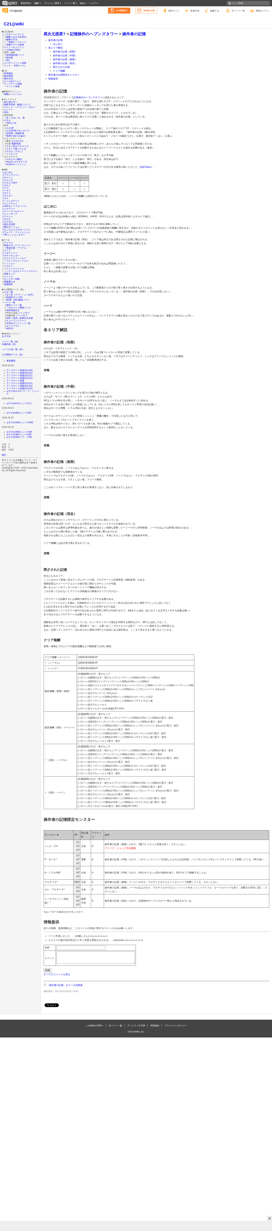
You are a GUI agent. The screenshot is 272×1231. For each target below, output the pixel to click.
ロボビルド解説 (14, 159)
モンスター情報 (12, 279)
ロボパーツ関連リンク (20, 307)
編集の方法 (11, 39)
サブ (27, 313)
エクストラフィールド (15, 258)
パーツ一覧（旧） (11, 341)
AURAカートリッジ (16, 164)
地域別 (9, 297)
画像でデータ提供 (15, 44)
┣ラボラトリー (9, 253)
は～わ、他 (19, 117)
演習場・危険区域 (15, 133)
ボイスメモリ (13, 326)
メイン (21, 313)
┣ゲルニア (7, 180)
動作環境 (8, 76)
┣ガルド (6, 185)
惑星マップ (9, 273)
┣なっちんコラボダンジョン (16, 229)
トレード (8, 109)
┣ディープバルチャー (13, 211)
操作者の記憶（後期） (65, 59)
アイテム (8, 242)
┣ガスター (7, 195)
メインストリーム (15, 268)
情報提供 (53, 78)
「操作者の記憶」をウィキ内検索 (65, 985)
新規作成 (194, 10)
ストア (7, 250)
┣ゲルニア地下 (9, 182)
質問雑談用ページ (15, 55)
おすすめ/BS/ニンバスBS (18, 413)
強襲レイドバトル (13, 94)
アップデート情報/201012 (19, 378)
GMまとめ (11, 123)
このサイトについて (14, 34)
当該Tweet (145, 167)
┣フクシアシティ (11, 175)
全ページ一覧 (238, 10)
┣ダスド (6, 193)
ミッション (9, 263)
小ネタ (7, 120)
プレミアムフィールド (17, 261)
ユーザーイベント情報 (15, 63)
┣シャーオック (9, 214)
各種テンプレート (17, 42)
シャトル (8, 276)
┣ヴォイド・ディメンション (16, 232)
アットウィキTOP (136, 1025)
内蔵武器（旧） (9, 344)
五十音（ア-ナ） (14, 294)
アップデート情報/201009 (19, 370)
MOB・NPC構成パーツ (17, 300)
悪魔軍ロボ (9, 281)
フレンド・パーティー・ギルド (19, 107)
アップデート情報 (13, 83)
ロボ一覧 (8, 292)
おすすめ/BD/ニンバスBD (19, 434)
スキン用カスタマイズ (17, 146)
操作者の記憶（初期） (65, 51)
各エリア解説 (55, 47)
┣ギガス (6, 219)
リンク (7, 65)
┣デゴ (5, 188)
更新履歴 (10, 360)
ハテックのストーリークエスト (21, 271)
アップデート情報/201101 (19, 383)
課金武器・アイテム (16, 248)
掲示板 (9, 57)
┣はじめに (7, 172)
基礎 (13, 143)
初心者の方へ (10, 102)
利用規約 (8, 73)
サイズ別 (18, 297)
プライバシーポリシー (175, 1025)
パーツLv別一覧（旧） (13, 349)
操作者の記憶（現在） (65, 63)
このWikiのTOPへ (94, 1025)
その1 (14, 141)
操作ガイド (173, 10)
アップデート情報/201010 (19, 373)
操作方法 (8, 78)
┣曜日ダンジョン (11, 227)
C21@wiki (16, 10)
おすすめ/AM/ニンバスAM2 (19, 422)
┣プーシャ (7, 216)
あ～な (9, 117)
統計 (4, 455)
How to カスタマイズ (16, 162)
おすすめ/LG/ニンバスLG (18, 403)
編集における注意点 (16, 37)
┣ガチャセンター (11, 255)
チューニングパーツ (16, 320)
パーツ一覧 (9, 302)
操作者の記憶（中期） (65, 55)
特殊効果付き (13, 310)
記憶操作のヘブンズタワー (94, 34)
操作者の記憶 (134, 34)
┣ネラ (5, 198)
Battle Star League (15, 136)
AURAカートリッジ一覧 (18, 323)
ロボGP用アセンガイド (17, 130)
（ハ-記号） (29, 294)
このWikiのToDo (12, 50)
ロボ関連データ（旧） (13, 354)
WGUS (9, 328)
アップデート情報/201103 (19, 388)
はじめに (58, 44)
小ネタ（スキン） (15, 151)
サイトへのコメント (14, 47)
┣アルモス (7, 221)
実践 (18, 143)
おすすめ (6, 336)
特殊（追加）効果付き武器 (19, 318)
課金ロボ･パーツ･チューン (17, 245)
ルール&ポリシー (12, 81)
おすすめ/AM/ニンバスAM (19, 432)
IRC (8, 60)
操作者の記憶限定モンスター (64, 74)
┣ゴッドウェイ (9, 203)
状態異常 (8, 284)
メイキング (11, 154)
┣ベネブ (6, 190)
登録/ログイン (263, 10)
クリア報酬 (59, 71)
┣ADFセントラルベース (14, 206)
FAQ (6, 112)
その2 (20, 141)
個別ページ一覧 (14, 305)
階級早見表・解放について (17, 104)
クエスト (8, 266)
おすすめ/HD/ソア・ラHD (19, 437)
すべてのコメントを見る (57, 974)
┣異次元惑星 (8, 224)
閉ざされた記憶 (61, 67)
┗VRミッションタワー (13, 235)
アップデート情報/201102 (19, 386)
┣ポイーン (7, 177)
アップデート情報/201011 (19, 375)
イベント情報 (13, 86)
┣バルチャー (8, 208)
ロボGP (10, 128)
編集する (214, 10)
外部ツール (19, 65)
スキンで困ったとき (16, 149)
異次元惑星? (55, 34)
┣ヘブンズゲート (11, 201)
